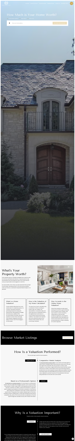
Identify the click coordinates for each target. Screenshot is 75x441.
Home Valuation (42, 3)
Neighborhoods (50, 3)
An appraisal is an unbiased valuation (13, 383)
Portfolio (27, 3)
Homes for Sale (33, 3)
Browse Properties (68, 337)
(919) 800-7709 (64, 3)
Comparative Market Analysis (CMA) (47, 362)
